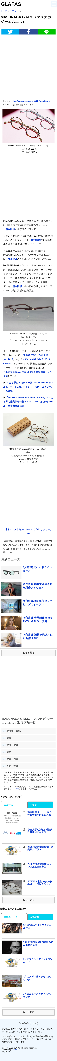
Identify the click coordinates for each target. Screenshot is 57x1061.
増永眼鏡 (10, 229)
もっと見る (28, 652)
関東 (9, 738)
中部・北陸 (12, 745)
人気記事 (34, 917)
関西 (9, 752)
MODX (14, 1050)
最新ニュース (11, 917)
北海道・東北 (14, 731)
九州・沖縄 (12, 766)
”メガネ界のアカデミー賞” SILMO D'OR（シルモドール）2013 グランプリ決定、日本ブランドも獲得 (28, 386)
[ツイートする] (10, 31)
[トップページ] (10, 5)
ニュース (8, 805)
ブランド (34, 805)
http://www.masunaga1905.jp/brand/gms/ (31, 101)
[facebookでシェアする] (28, 31)
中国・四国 (12, 759)
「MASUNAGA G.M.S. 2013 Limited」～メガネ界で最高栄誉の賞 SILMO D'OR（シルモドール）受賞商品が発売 (28, 401)
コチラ (16, 789)
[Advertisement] (28, 67)
